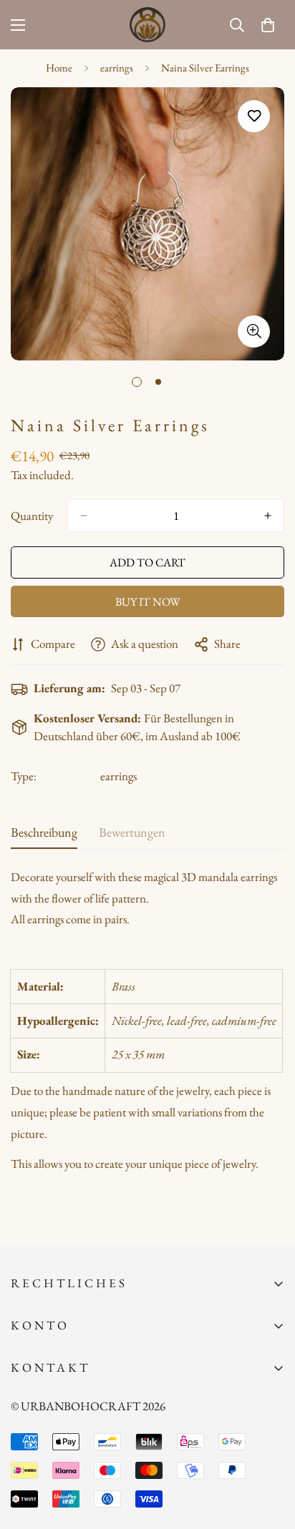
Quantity (32, 515)
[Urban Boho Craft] (147, 24)
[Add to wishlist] (254, 116)
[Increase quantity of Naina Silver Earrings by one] (268, 515)
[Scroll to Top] (269, 1453)
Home (59, 67)
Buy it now (147, 601)
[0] (267, 25)
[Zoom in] (254, 331)
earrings (116, 67)
